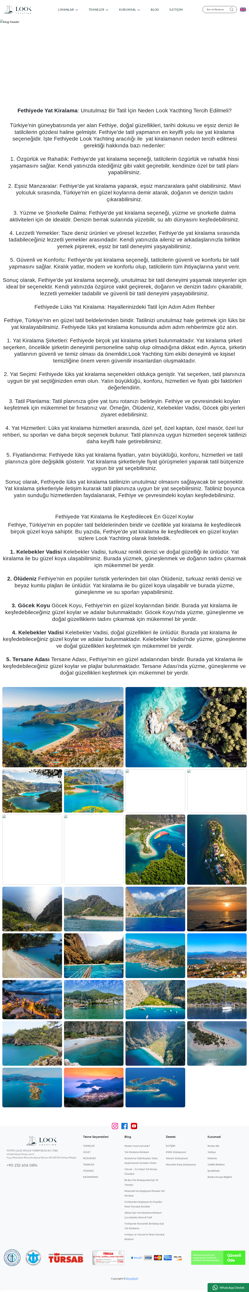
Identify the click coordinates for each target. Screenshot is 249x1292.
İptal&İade (214, 1171)
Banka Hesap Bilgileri (220, 1177)
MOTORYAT (89, 1158)
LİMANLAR (66, 9)
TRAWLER (88, 1164)
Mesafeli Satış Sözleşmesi (181, 1164)
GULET (87, 1152)
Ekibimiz (212, 1158)
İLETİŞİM (176, 9)
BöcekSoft (132, 1278)
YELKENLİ (88, 1171)
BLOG (155, 9)
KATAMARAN (90, 1177)
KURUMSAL (128, 9)
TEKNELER (97, 9)
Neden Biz (213, 1146)
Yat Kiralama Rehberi (136, 1152)
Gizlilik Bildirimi (216, 1164)
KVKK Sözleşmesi (176, 1152)
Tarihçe (212, 1152)
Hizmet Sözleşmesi (177, 1158)
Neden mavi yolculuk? (137, 1146)
